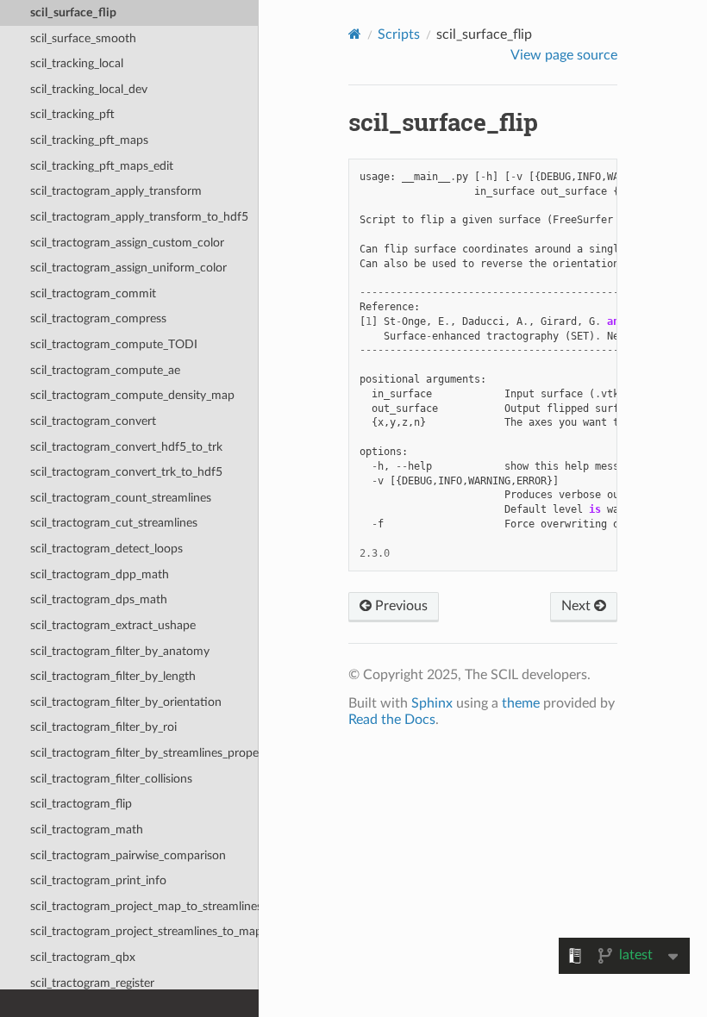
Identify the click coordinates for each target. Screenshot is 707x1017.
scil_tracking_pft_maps (89, 140)
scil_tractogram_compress (98, 318)
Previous (400, 606)
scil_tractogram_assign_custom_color (127, 242)
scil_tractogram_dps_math (98, 599)
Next (577, 606)
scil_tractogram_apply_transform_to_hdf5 (139, 216)
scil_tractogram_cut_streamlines (113, 522)
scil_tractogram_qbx (82, 957)
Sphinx (432, 703)
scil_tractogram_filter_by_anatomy (120, 651)
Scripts (399, 34)
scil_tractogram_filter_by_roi (103, 727)
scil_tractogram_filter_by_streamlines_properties (144, 752)
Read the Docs (391, 720)
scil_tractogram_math (86, 829)
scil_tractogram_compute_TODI (113, 344)
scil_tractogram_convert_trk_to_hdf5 (126, 471)
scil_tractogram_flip (81, 803)
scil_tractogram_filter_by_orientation (126, 702)
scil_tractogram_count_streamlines (120, 497)
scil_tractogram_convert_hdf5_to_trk (126, 446)
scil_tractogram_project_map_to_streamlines (144, 906)
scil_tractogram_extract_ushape (113, 625)
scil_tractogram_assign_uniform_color (128, 267)
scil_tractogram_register (92, 982)
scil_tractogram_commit (93, 293)
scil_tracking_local (76, 63)
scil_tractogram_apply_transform (116, 190)
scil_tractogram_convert (93, 421)
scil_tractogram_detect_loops (106, 548)
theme (521, 703)
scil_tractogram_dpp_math (99, 574)
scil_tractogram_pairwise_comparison (128, 855)
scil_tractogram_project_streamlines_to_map (144, 931)
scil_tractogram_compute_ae (105, 370)
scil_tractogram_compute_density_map (132, 395)
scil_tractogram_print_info (98, 880)
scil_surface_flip (73, 12)
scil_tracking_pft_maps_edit (101, 165)
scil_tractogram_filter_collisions (111, 778)
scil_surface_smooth (83, 38)
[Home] (354, 34)
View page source (563, 55)
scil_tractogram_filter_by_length (113, 676)
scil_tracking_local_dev (88, 89)
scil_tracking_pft (72, 114)
